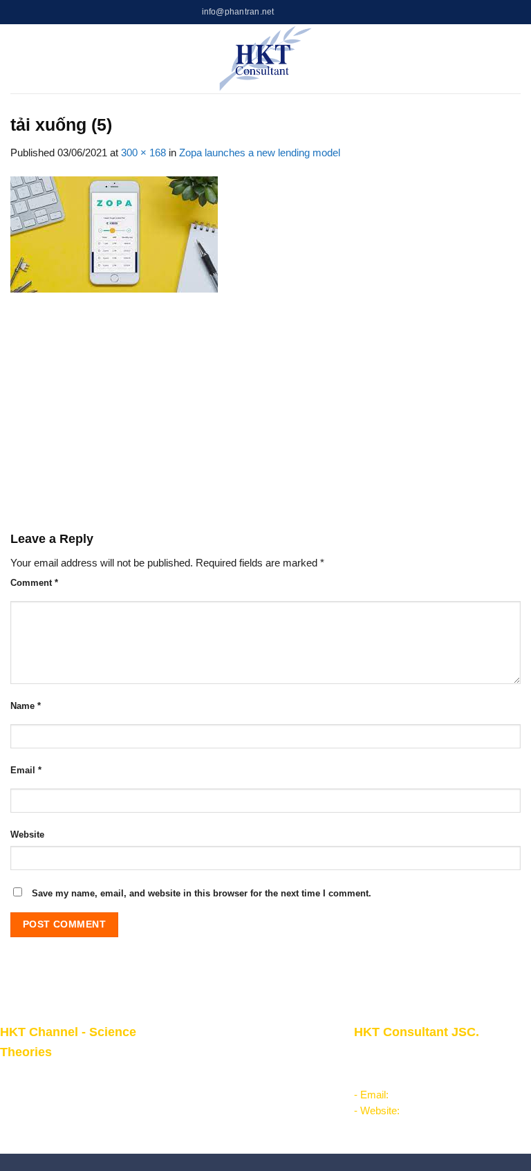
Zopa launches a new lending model (259, 152)
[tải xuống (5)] (114, 233)
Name (25, 706)
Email (25, 770)
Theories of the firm (220, 1104)
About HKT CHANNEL (51, 1076)
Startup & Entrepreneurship (238, 1072)
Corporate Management (230, 1056)
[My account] (493, 59)
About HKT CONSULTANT (61, 1092)
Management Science (226, 1088)
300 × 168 (143, 152)
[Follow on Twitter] (309, 12)
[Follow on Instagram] (297, 12)
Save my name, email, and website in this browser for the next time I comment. (201, 893)
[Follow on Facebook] (285, 12)
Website (27, 834)
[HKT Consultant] (266, 58)
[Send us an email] (321, 12)
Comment (34, 583)
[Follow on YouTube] (333, 12)
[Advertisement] (265, 411)
